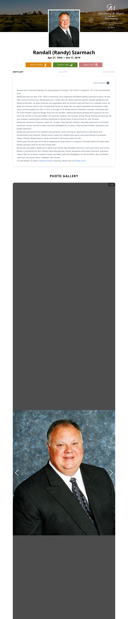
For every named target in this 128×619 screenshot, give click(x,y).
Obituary (18, 72)
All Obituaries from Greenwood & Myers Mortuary (111, 23)
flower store (80, 160)
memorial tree (45, 160)
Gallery (63, 72)
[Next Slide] (111, 473)
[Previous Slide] (17, 473)
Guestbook (109, 72)
